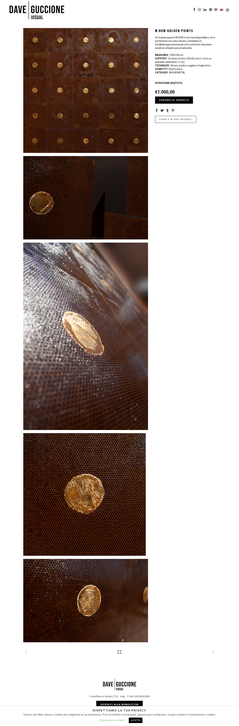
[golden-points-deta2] (85, 494)
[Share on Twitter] (162, 110)
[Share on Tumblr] (167, 110)
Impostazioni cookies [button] (111, 720)
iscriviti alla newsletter (119, 704)
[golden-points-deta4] (85, 197)
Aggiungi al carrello (174, 100)
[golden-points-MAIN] (85, 90)
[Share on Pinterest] (173, 110)
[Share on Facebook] (156, 110)
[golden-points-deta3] (85, 336)
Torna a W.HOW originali (175, 119)
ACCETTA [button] (135, 720)
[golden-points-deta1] (85, 600)
